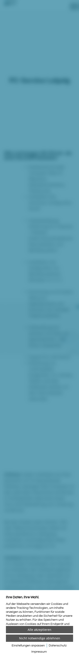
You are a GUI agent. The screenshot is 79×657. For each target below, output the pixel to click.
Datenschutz (57, 645)
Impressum (39, 651)
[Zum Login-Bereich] (1, 1)
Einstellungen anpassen (28, 645)
